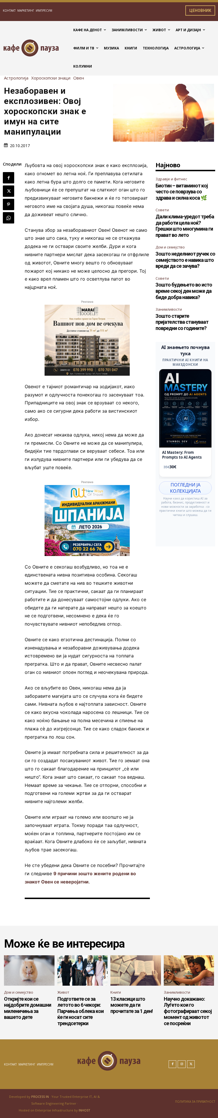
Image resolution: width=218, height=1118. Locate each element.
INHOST (84, 1110)
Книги (115, 992)
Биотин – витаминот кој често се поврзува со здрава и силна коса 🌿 (182, 192)
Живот (63, 992)
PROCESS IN (40, 1096)
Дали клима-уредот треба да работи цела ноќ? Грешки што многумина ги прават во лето (185, 226)
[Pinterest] (8, 204)
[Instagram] (182, 1064)
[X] (8, 191)
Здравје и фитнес (171, 178)
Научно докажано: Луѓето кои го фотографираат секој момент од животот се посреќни (188, 1011)
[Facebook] (8, 177)
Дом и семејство (170, 247)
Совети (162, 209)
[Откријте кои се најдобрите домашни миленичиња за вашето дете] (29, 970)
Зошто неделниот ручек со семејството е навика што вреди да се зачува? (185, 260)
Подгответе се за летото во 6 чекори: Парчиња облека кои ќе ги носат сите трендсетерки (80, 1011)
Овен (78, 78)
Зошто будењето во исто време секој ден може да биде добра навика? (184, 291)
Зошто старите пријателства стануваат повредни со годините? (182, 322)
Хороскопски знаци (50, 78)
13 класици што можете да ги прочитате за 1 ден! (131, 1005)
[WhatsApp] (8, 217)
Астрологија (16, 78)
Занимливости (169, 309)
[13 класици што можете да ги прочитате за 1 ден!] (135, 970)
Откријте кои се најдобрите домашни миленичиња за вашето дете (27, 1008)
